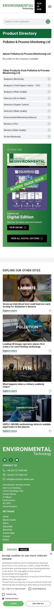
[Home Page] (18, 6)
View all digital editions (25, 238)
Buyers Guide (9, 520)
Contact (6, 536)
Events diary (9, 533)
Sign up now (39, 6)
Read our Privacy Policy (42, 585)
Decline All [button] (38, 603)
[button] (3, 589)
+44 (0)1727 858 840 (17, 470)
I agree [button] (13, 603)
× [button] (51, 554)
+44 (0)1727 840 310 (17, 475)
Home (6, 516)
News (5, 523)
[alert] (27, 580)
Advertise (7, 529)
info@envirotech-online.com (20, 479)
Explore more (10, 310)
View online (16, 227)
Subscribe (8, 526)
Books (6, 539)
